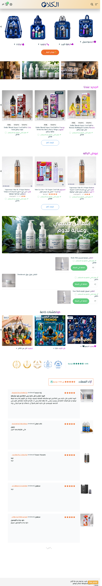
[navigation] (1, 26)
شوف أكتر (50, 142)
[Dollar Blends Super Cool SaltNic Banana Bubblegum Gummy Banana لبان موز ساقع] (81, 104)
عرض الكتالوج (96, 4)
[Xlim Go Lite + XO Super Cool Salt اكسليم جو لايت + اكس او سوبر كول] (50, 171)
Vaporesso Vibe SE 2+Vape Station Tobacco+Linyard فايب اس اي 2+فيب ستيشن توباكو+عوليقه (17, 192)
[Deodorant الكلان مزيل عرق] (8, 280)
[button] (94, 266)
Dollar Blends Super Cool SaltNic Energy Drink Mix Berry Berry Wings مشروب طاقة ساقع (50, 130)
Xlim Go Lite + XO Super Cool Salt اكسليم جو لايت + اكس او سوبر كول (50, 191)
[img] (70, 382)
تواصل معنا (93, 582)
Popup (70, 133)
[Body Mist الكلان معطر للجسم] (62, 264)
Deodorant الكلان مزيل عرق (27, 275)
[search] (92, 4)
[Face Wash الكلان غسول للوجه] (64, 297)
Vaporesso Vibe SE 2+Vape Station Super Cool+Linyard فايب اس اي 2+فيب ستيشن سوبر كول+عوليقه (81, 190)
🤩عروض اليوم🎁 (50, 52)
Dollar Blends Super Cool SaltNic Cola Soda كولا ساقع (17, 129)
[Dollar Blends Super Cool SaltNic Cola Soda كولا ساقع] (17, 105)
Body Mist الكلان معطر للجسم (82, 258)
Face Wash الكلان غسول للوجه (84, 291)
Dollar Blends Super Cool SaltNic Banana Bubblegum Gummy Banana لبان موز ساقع (82, 128)
